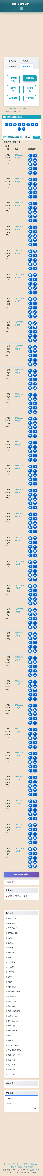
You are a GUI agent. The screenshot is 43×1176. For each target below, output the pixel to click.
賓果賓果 (11, 923)
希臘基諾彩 (12, 996)
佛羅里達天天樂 (14, 1055)
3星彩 (10, 977)
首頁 (6, 108)
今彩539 (11, 953)
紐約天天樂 (12, 1040)
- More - (34, 1108)
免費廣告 (11, 1099)
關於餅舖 (7, 1164)
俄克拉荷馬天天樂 (15, 1050)
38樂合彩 (11, 962)
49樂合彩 (11, 972)
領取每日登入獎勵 (21, 874)
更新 (36, 137)
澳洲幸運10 (12, 1031)
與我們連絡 (28, 1167)
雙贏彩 (10, 957)
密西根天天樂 (13, 1045)
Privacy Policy (16, 1167)
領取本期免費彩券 (21, 905)
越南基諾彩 (12, 987)
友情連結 (26, 1164)
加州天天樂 (12, 918)
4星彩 (10, 982)
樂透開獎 (14, 108)
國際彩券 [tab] (12, 66)
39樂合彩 (11, 967)
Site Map (34, 1164)
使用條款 (16, 1164)
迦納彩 (10, 1035)
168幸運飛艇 (13, 79)
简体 (37, 1170)
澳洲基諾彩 (12, 1001)
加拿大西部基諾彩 (15, 1011)
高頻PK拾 (30, 89)
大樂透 (10, 948)
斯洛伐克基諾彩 (14, 992)
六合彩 (10, 938)
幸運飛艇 (30, 78)
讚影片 (10, 1103)
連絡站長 (10, 882)
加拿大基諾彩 (13, 1006)
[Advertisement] (21, 33)
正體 (32, 1170)
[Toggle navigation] (21, 8)
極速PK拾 (13, 89)
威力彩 (10, 943)
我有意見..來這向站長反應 (17, 896)
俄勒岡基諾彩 (13, 928)
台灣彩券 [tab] (12, 61)
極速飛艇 (13, 98)
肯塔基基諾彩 (13, 1021)
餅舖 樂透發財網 (20, 3)
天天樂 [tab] (25, 61)
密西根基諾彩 (13, 1016)
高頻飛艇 (30, 98)
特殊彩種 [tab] (26, 66)
